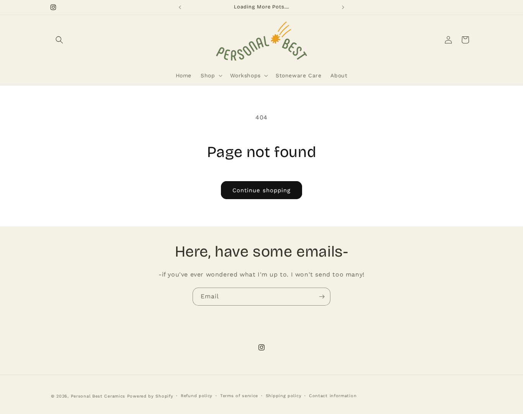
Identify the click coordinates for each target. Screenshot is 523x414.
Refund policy (196, 395)
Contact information (332, 395)
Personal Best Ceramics (98, 396)
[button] (59, 39)
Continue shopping (261, 190)
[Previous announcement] (180, 7)
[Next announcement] (343, 7)
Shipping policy (284, 395)
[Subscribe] (321, 297)
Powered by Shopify (150, 396)
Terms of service (239, 395)
